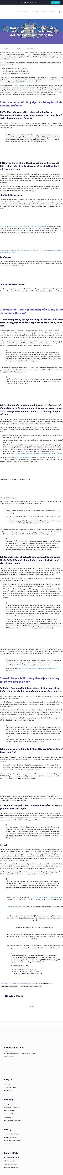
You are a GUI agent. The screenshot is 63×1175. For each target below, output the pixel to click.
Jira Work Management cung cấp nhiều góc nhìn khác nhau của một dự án (23, 226)
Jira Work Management (7, 92)
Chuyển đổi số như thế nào (11, 1164)
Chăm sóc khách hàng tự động (12, 1107)
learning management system (9, 986)
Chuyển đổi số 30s (9, 1144)
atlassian (4, 983)
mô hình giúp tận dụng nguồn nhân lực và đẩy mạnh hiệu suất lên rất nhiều (38, 453)
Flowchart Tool (18, 833)
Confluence (36, 92)
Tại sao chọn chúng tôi (10, 1087)
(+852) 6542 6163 (9, 1056)
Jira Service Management (24, 92)
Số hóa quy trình (9, 1114)
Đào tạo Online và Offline (11, 1137)
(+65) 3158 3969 (31, 969)
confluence (13, 983)
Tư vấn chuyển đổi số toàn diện (12, 1140)
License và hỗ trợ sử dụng (11, 1134)
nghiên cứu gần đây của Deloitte (17, 457)
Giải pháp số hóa (22, 12)
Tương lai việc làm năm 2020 (14, 52)
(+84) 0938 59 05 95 (32, 971)
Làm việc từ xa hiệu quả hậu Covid (43, 983)
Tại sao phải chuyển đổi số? (12, 1157)
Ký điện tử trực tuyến (10, 1110)
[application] (62, 1174)
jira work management (25, 983)
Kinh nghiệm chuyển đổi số (11, 1167)
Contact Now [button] (55, 2)
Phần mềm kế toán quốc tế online (13, 1120)
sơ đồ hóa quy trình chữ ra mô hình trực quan (46, 897)
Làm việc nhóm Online (10, 1104)
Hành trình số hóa (48, 12)
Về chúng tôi (8, 1084)
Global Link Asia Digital (21, 85)
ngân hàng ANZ (23, 541)
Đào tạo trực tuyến (9, 1117)
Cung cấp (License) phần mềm (16, 906)
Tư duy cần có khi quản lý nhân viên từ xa (31, 986)
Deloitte (6, 62)
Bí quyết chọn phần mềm (11, 1160)
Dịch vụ (35, 12)
